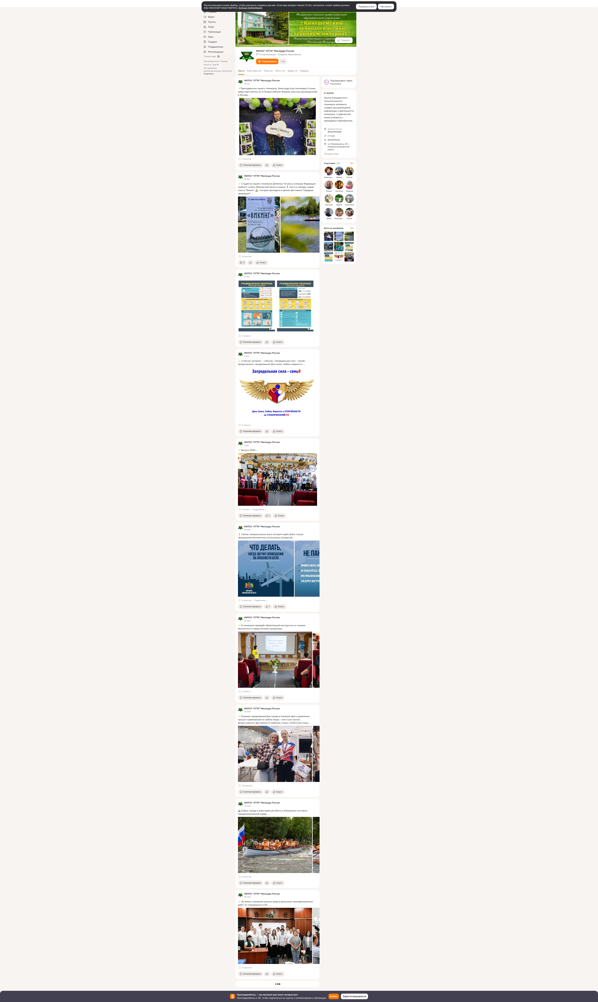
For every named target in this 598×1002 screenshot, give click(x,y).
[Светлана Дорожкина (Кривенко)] (349, 198)
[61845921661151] (240, 82)
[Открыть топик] (277, 92)
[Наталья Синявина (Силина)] (339, 184)
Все (352, 163)
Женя (329, 218)
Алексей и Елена (342, 218)
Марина (349, 191)
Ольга (349, 218)
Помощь (224, 61)
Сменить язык (210, 56)
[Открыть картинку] (259, 225)
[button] (267, 61)
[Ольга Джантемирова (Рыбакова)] (349, 212)
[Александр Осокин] (329, 171)
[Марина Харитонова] (349, 184)
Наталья (339, 191)
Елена (329, 191)
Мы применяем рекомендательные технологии (218, 71)
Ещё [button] (214, 64)
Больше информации (250, 7)
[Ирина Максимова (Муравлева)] (339, 198)
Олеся (349, 177)
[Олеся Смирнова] (349, 171)
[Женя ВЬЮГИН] (329, 212)
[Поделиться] (267, 165)
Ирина (339, 177)
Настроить (386, 6)
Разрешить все (366, 6)
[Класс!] (240, 159)
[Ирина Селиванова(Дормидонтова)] (339, 171)
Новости (207, 64)
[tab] (241, 71)
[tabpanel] (277, 528)
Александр (329, 177)
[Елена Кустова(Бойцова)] (329, 184)
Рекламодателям (211, 61)
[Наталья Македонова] (329, 198)
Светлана (349, 205)
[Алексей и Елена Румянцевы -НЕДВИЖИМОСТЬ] (339, 212)
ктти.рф (331, 136)
